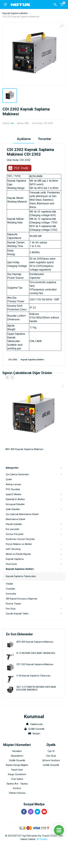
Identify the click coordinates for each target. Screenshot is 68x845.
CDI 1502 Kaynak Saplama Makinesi (34, 664)
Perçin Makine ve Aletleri (19, 544)
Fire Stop (11, 608)
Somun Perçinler (15, 534)
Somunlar (11, 593)
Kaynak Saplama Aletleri (15, 13)
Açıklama (24, 139)
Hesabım (17, 751)
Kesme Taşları (13, 603)
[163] (62, 386)
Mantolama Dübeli (15, 519)
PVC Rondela (13, 489)
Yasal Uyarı (17, 769)
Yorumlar (44, 139)
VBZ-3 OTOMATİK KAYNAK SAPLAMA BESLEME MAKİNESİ (36, 688)
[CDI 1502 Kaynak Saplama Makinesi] (10, 667)
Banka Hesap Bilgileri (17, 765)
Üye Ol (51, 751)
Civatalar (10, 588)
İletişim (36, 733)
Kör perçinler (12, 529)
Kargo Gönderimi (17, 774)
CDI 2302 (12, 359)
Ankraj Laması (13, 484)
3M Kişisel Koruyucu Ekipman (21, 598)
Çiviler (9, 479)
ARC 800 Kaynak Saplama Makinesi (34, 641)
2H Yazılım (42, 839)
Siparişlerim (17, 755)
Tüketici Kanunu (17, 792)
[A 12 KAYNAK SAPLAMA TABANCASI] (10, 656)
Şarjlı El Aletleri (13, 494)
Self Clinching (13, 549)
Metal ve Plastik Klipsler (18, 554)
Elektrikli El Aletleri (15, 499)
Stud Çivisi (11, 564)
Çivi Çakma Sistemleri (17, 474)
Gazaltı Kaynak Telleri (17, 613)
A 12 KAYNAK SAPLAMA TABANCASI (35, 653)
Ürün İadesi (17, 778)
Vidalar (9, 583)
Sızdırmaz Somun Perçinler (20, 539)
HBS (27, 123)
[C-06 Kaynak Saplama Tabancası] (10, 678)
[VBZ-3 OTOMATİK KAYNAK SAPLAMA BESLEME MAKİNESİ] (10, 689)
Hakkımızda (36, 724)
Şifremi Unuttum (51, 760)
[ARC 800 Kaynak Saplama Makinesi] (10, 644)
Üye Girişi (51, 755)
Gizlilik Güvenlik (36, 728)
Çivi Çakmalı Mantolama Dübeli (22, 514)
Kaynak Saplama (15, 559)
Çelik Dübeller (13, 509)
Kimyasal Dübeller (15, 504)
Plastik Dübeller (14, 524)
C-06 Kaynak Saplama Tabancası (33, 675)
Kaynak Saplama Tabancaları (21, 576)
